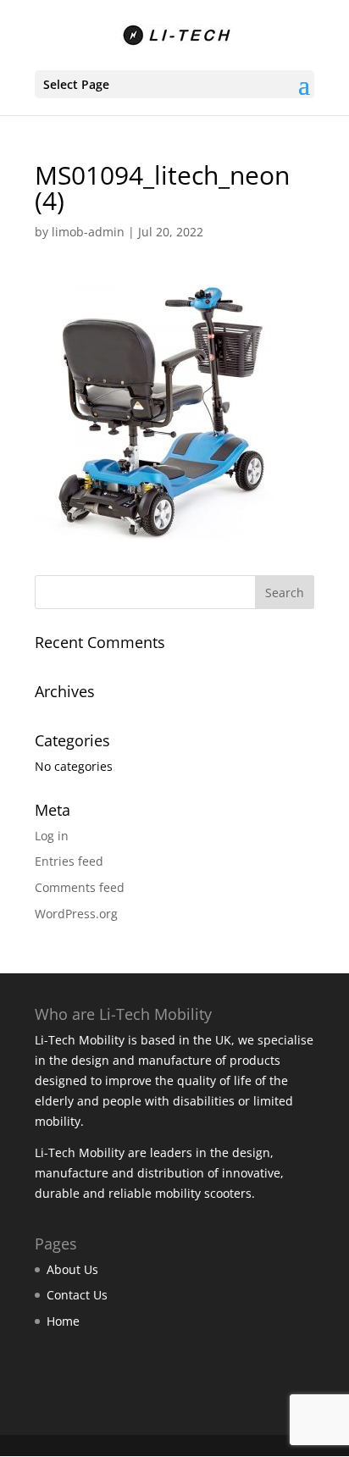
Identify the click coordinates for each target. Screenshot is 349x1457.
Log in (52, 836)
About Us (72, 1269)
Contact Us (77, 1295)
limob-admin (88, 232)
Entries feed (69, 861)
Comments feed (80, 887)
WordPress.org (76, 914)
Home (63, 1321)
